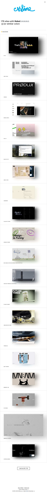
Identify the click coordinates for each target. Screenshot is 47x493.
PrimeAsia (6, 345)
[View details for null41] (23, 130)
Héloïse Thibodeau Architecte (10, 283)
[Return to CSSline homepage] (24, 8)
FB (26, 489)
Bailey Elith (6, 159)
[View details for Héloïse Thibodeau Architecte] (23, 275)
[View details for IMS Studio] (23, 68)
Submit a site (26, 487)
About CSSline (20, 487)
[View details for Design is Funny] (23, 233)
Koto (5, 55)
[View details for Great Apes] (23, 171)
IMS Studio (6, 76)
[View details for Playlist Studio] (23, 213)
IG (32, 491)
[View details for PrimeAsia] (23, 337)
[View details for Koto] (23, 45)
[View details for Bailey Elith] (23, 151)
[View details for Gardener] (23, 192)
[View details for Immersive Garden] (23, 425)
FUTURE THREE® (7, 304)
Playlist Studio (7, 221)
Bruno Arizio (6, 117)
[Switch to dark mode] (45, 2)
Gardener (6, 200)
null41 (5, 138)
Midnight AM (6, 387)
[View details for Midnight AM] (23, 379)
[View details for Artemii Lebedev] (23, 450)
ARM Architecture (7, 325)
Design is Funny (7, 242)
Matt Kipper (6, 366)
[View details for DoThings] (23, 399)
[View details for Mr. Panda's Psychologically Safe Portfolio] (23, 254)
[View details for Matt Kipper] (23, 358)
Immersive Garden (7, 438)
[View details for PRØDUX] (23, 88)
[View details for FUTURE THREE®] (23, 296)
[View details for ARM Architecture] (23, 316)
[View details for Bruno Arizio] (23, 109)
